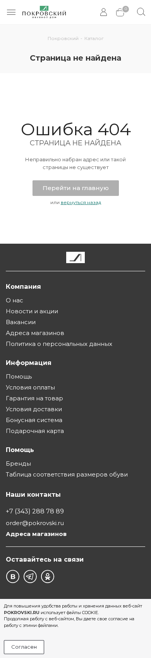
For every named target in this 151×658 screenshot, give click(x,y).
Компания (23, 286)
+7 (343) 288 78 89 (35, 511)
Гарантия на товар (34, 398)
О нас (14, 300)
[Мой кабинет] (104, 12)
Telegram (30, 576)
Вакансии (21, 322)
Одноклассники (47, 576)
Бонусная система (34, 420)
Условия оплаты (30, 387)
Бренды (18, 463)
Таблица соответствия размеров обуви (67, 474)
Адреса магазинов (35, 333)
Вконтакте (12, 576)
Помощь (19, 376)
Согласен (24, 647)
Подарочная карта (35, 431)
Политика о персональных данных (59, 343)
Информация (28, 363)
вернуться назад (81, 202)
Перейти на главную (76, 188)
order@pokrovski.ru (35, 523)
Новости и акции (32, 311)
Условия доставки (34, 409)
